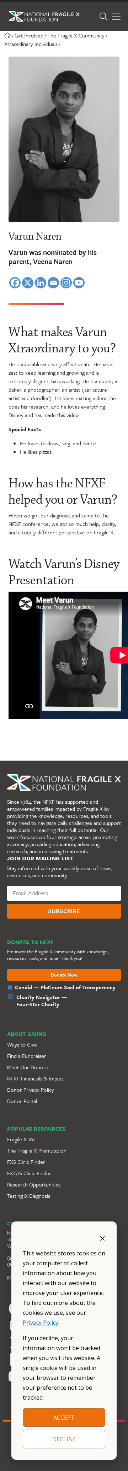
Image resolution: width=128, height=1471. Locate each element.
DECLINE (64, 1439)
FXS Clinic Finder (26, 1162)
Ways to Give (22, 1044)
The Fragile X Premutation (36, 1150)
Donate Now (64, 975)
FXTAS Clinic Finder (29, 1173)
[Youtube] (79, 282)
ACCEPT (64, 1418)
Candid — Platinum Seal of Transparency (65, 987)
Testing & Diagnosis (28, 1196)
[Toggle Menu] (116, 16)
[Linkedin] (40, 282)
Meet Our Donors (27, 1067)
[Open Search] (103, 16)
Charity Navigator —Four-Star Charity (41, 1001)
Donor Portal (22, 1101)
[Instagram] (66, 282)
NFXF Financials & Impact (35, 1078)
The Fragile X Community (76, 35)
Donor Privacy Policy (30, 1090)
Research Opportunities (33, 1184)
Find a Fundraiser (26, 1056)
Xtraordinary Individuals (31, 44)
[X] (27, 282)
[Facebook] (15, 282)
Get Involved (29, 35)
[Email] (53, 282)
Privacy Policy (40, 1322)
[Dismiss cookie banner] (102, 1238)
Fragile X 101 (21, 1139)
